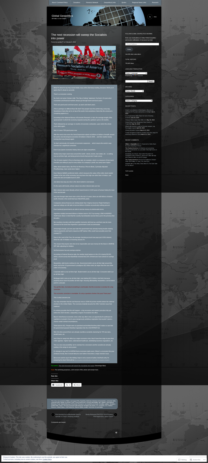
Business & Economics (99, 401)
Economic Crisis (70, 402)
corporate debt (55, 402)
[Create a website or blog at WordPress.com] (116, 433)
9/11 (78, 401)
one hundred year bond (91, 404)
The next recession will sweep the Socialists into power (76, 366)
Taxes (61, 405)
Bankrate (89, 401)
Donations (76, 2)
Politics (68, 401)
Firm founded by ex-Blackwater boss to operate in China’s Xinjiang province (68, 415)
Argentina (83, 401)
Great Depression (80, 402)
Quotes (124, 2)
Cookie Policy (47, 459)
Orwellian (101, 404)
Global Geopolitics (62, 15)
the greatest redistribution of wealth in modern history (92, 360)
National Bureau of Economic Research (72, 404)
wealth (86, 407)
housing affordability (92, 402)
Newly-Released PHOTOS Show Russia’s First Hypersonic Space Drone (99, 415)
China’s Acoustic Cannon (132, 130)
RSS (155, 17)
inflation (103, 402)
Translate (140, 75)
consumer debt (111, 401)
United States (61, 407)
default (62, 402)
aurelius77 (60, 42)
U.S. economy (100, 405)
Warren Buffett (79, 407)
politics (107, 404)
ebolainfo (127, 163)
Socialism (112, 404)
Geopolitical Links (110, 2)
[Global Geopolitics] (104, 16)
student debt (54, 405)
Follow (129, 49)
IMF (100, 402)
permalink (100, 407)
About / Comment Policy (60, 2)
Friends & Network (92, 2)
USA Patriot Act (69, 407)
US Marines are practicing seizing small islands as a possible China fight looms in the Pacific (141, 149)
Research (155, 2)
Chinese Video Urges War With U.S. (135, 120)
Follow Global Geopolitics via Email (139, 33)
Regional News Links (139, 2)
